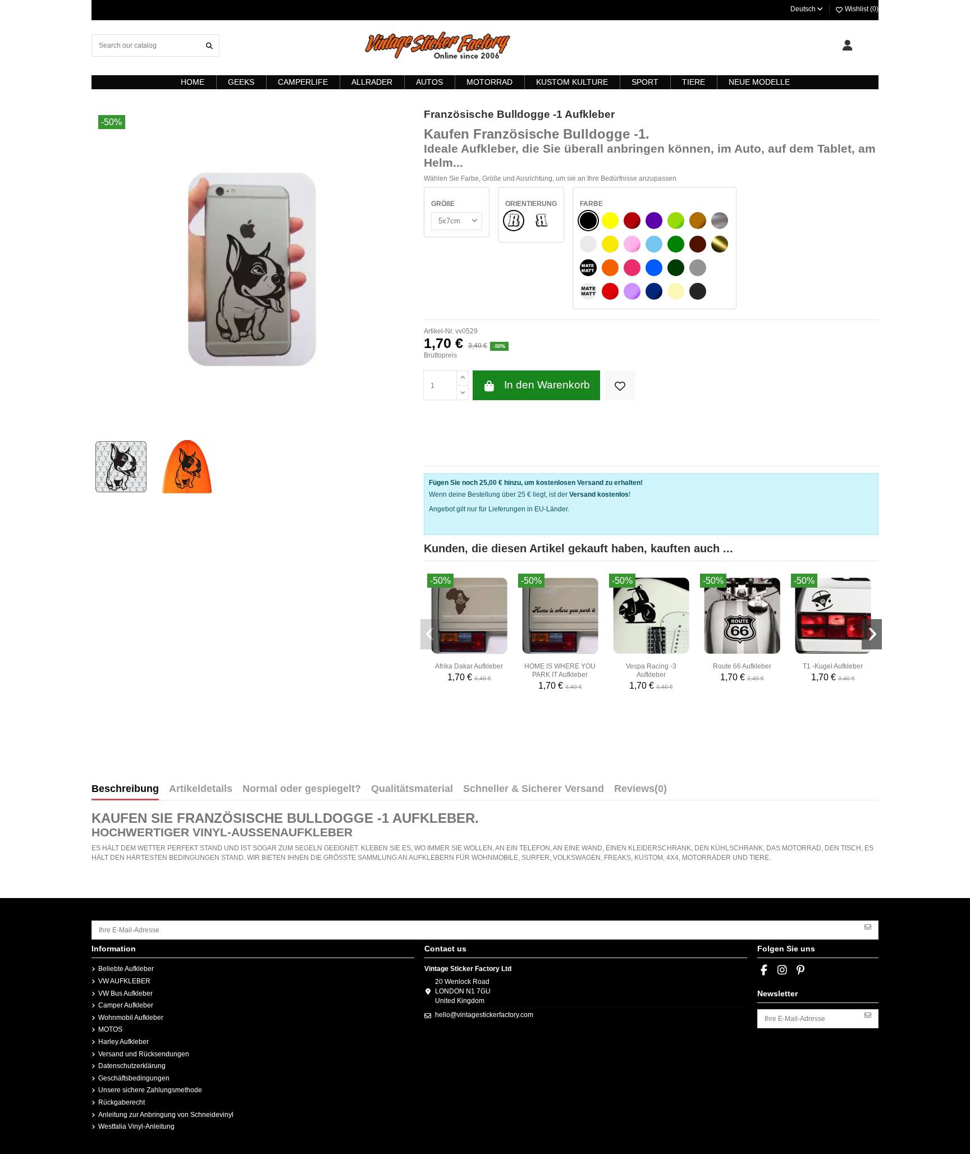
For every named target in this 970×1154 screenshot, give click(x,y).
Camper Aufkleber (125, 1005)
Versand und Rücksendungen (143, 1054)
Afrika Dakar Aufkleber (469, 666)
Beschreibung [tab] (125, 789)
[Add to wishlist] (620, 385)
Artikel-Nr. (439, 331)
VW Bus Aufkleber (125, 993)
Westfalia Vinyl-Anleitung (136, 1126)
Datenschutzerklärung (132, 1066)
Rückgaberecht (121, 1102)
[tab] (640, 791)
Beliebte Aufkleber (126, 969)
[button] (430, 634)
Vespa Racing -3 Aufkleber (651, 670)
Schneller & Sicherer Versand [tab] (533, 789)
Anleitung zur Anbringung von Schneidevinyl (166, 1115)
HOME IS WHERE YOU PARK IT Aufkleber (560, 670)
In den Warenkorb (547, 385)
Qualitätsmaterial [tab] (412, 789)
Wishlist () (861, 9)
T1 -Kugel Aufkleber (833, 666)
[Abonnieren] (868, 926)
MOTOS (110, 1029)
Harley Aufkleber (123, 1042)
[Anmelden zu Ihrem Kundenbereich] (847, 45)
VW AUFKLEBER (124, 981)
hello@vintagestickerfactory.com (484, 1015)
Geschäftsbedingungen (134, 1078)
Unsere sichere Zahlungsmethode (150, 1090)
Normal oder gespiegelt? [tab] (301, 789)
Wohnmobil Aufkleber (130, 1018)
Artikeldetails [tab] (200, 789)
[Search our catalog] (209, 45)
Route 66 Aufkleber (742, 666)
